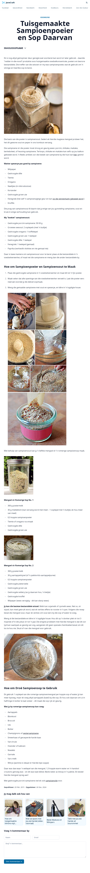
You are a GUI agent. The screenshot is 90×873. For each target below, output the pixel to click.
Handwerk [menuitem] (30, 8)
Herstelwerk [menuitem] (67, 8)
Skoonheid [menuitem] (43, 8)
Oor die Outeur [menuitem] (82, 8)
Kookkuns (45, 17)
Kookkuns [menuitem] (54, 8)
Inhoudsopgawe (13, 48)
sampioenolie (52, 780)
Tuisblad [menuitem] (5, 8)
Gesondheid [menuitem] (17, 8)
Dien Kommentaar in (14, 861)
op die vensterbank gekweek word (68, 199)
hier (75, 154)
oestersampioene (31, 733)
